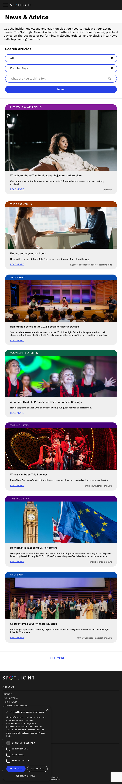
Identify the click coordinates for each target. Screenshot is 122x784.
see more (61, 658)
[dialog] (27, 743)
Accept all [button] (16, 768)
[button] (27, 776)
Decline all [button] (37, 768)
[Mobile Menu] (5, 5)
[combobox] (61, 58)
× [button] (47, 710)
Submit (61, 89)
